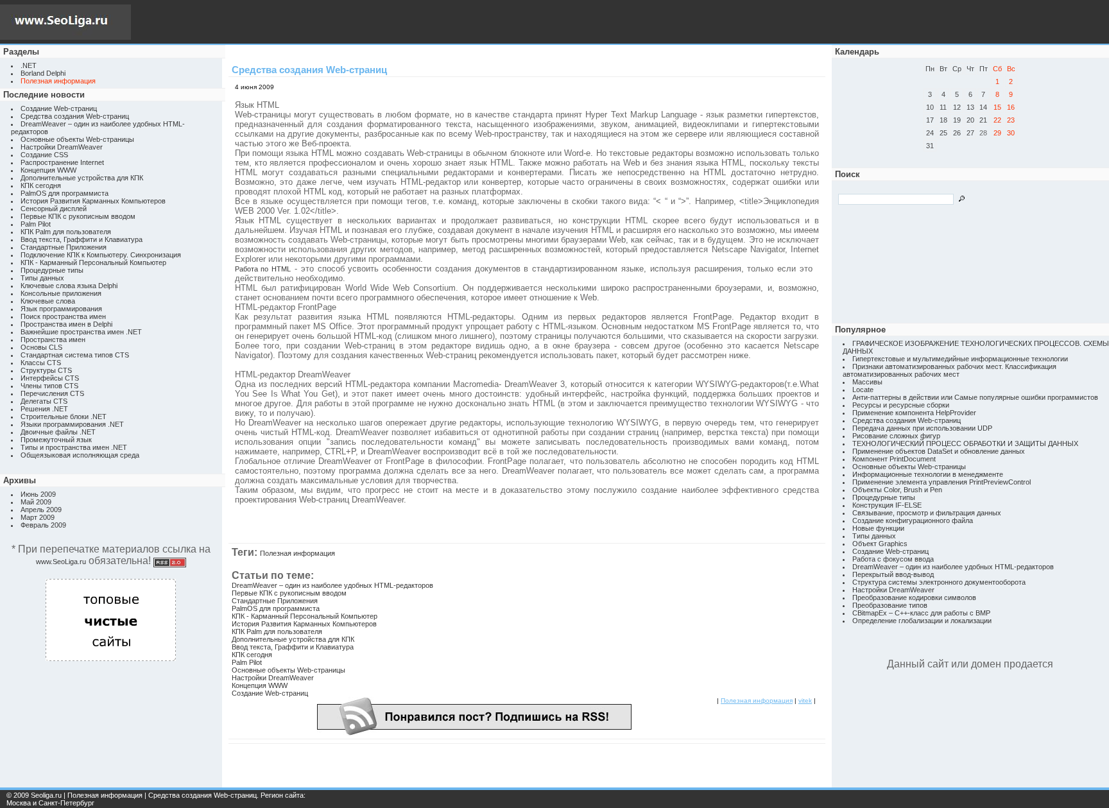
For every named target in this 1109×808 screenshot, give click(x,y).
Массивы (867, 382)
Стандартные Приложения (64, 247)
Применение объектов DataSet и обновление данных (938, 451)
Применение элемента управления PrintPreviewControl (941, 482)
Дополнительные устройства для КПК (82, 178)
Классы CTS (41, 362)
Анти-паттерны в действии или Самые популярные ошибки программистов (975, 397)
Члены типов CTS (49, 386)
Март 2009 (38, 517)
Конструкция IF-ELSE (887, 505)
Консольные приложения (61, 293)
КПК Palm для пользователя (66, 232)
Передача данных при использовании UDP (922, 428)
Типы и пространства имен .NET (74, 447)
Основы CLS (41, 347)
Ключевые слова (48, 301)
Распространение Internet (62, 162)
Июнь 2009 (38, 494)
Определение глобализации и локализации (922, 620)
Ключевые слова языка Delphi (69, 285)
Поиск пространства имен (63, 316)
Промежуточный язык (56, 439)
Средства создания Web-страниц (75, 116)
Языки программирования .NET (72, 424)
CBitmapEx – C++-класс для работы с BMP (921, 613)
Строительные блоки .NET (64, 416)
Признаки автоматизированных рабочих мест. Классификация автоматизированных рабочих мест (949, 370)
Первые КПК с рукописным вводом (78, 216)
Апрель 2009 (41, 509)
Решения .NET (44, 409)
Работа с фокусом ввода (893, 559)
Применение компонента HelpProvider (914, 413)
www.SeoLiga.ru (61, 561)
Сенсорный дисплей (54, 208)
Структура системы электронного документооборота (939, 582)
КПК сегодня (41, 185)
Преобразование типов (889, 605)
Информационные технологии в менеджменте (927, 474)
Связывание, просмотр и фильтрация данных (926, 513)
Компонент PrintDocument (894, 459)
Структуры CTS (46, 370)
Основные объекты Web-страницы (77, 139)
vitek (805, 700)
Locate (862, 389)
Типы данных (42, 278)
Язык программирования (61, 309)
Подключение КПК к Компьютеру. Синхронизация (101, 255)
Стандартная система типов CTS (75, 355)
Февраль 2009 (43, 525)
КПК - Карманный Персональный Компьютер (93, 262)
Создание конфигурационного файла (912, 520)
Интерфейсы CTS (50, 378)
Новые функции (878, 528)
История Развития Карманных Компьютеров (93, 201)
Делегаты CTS (44, 401)
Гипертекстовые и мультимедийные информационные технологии (960, 359)
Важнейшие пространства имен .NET (81, 332)
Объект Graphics (879, 543)
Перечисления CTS (52, 393)
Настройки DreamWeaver (62, 147)
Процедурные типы (52, 270)
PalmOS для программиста (64, 193)
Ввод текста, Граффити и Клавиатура (81, 239)
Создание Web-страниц (59, 108)
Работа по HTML (263, 269)
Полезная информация (297, 553)
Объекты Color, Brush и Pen (897, 490)
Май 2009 (36, 502)
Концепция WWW (48, 170)
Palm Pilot (36, 224)
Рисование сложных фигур (896, 436)
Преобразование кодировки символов (914, 597)
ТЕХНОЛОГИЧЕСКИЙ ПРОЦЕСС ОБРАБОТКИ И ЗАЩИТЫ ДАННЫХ (965, 443)
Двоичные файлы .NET (58, 432)
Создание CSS (44, 155)
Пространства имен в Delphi (66, 324)
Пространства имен (53, 339)
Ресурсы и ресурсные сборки (900, 405)
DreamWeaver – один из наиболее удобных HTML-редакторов (332, 585)
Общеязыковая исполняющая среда (80, 455)
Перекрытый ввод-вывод (893, 574)
